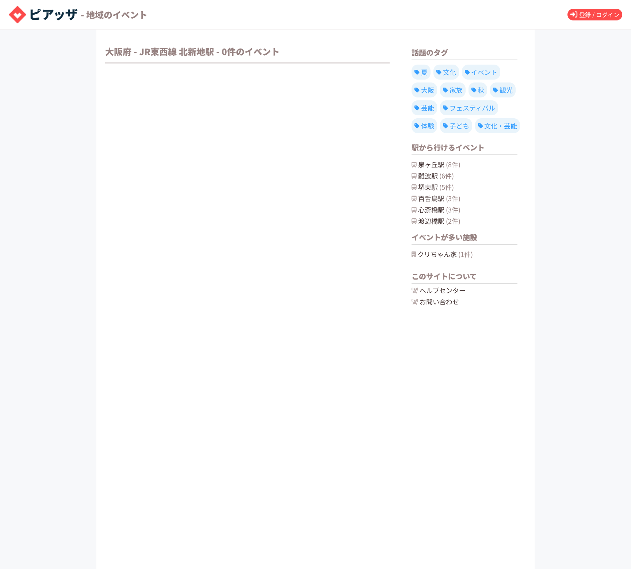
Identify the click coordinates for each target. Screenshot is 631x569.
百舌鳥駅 (439, 198)
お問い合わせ (439, 301)
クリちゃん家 (445, 254)
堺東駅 (436, 187)
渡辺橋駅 (439, 221)
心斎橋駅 (439, 209)
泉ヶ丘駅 (439, 164)
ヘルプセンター (443, 290)
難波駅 (436, 175)
